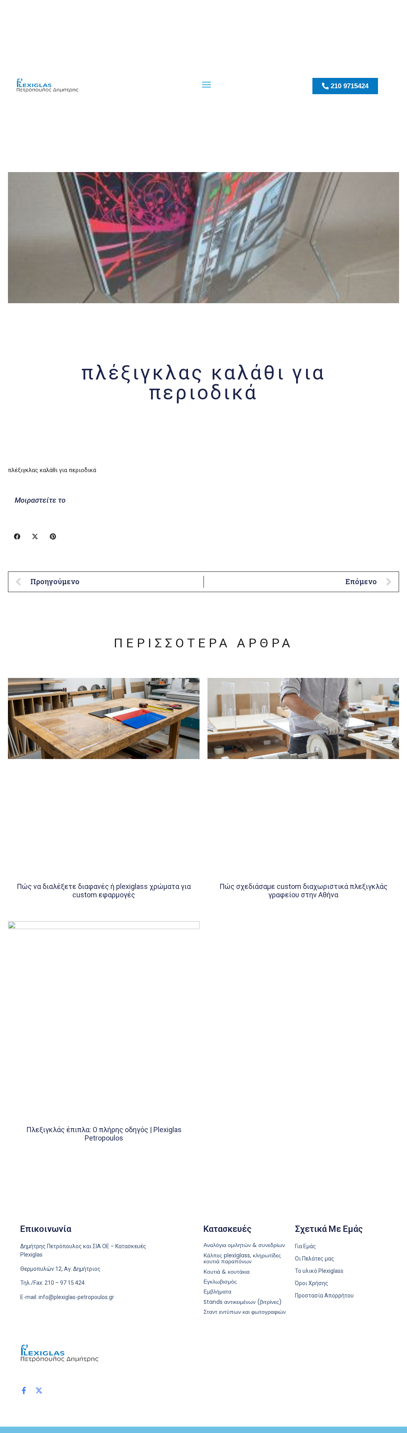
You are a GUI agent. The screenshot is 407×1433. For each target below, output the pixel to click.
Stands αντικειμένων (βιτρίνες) (243, 1302)
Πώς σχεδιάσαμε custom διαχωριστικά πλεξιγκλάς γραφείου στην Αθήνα (303, 890)
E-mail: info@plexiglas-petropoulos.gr (67, 1297)
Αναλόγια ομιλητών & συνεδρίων (244, 1245)
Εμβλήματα (217, 1292)
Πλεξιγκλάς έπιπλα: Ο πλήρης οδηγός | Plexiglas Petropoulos (104, 1134)
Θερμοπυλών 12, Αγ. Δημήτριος (60, 1269)
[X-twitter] (39, 1390)
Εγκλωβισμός (220, 1282)
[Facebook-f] (23, 1390)
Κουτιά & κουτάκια (227, 1272)
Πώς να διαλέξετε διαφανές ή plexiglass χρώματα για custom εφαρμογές (104, 890)
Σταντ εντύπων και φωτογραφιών (245, 1312)
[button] (206, 84)
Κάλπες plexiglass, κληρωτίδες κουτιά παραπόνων (242, 1259)
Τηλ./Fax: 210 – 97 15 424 (52, 1283)
